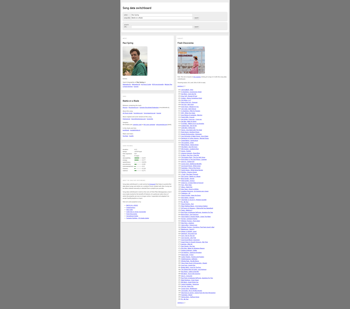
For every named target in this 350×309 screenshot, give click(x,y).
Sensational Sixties (132, 216)
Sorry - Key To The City (188, 235)
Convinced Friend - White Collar (191, 166)
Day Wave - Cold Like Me (188, 94)
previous (180, 86)
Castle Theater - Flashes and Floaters (192, 257)
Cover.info (150, 119)
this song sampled (149, 124)
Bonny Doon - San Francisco (189, 214)
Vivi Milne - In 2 (186, 100)
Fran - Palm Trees (186, 185)
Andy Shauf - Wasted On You (190, 107)
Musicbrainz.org (133, 107)
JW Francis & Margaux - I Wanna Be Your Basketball (197, 208)
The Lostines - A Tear (187, 142)
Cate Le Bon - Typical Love (189, 225)
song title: (127, 18)
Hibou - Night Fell (186, 187)
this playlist (197, 77)
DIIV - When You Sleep (188, 113)
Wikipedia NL (127, 84)
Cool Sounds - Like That (188, 238)
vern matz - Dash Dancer (188, 109)
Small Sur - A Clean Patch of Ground (192, 183)
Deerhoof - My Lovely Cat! (189, 233)
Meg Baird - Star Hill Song (189, 147)
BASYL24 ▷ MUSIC (132, 205)
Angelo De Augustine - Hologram (191, 134)
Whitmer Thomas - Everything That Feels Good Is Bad (197, 227)
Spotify (131, 136)
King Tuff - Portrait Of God (189, 96)
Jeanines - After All (186, 244)
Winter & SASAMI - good (188, 231)
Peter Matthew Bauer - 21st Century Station (194, 206)
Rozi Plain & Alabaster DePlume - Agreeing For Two (197, 212)
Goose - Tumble (186, 151)
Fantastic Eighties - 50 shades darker (137, 218)
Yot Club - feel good (187, 104)
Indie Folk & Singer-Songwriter (136, 212)
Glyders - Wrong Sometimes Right (191, 98)
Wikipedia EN (136, 84)
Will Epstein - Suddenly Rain (190, 149)
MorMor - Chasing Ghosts (189, 172)
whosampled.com (161, 124)
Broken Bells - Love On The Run (191, 267)
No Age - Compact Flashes (189, 219)
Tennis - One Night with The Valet (191, 130)
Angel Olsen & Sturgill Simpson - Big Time (194, 242)
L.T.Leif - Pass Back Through (189, 174)
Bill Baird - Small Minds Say (189, 282)
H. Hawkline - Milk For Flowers (190, 111)
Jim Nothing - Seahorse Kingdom (191, 252)
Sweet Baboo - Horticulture (189, 140)
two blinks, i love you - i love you (191, 119)
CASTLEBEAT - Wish (187, 90)
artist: (126, 15)
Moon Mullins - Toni (187, 204)
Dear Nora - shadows (187, 223)
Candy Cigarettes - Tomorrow (190, 284)
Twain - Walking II (186, 210)
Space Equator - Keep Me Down (191, 195)
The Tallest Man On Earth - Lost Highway (193, 269)
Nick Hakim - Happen (187, 197)
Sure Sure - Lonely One (188, 265)
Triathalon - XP (185, 193)
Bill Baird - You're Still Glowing (190, 274)
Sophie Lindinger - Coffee (189, 250)
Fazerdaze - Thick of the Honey (190, 168)
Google (136, 86)
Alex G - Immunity (186, 276)
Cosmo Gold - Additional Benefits (191, 164)
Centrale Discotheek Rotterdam (149, 107)
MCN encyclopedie (158, 84)
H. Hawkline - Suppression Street (191, 92)
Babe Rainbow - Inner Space (190, 280)
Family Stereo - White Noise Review (192, 170)
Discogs (125, 107)
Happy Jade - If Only (187, 255)
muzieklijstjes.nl (135, 130)
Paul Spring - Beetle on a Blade (190, 176)
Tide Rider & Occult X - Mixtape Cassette (193, 200)
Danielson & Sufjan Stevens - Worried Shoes (195, 138)
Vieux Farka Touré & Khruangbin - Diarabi (194, 263)
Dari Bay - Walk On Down (188, 121)
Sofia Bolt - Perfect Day (188, 128)
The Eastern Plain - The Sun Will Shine (193, 157)
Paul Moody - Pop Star (188, 246)
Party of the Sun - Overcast (189, 102)
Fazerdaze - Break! (186, 295)
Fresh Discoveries (131, 214)
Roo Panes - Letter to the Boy (190, 271)
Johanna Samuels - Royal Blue (190, 153)
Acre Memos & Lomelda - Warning (191, 115)
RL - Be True (184, 202)
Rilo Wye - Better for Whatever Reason (193, 248)
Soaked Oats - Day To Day (189, 126)
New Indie (129, 209)
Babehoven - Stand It (187, 229)
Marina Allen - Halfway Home (190, 297)
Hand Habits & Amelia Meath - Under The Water (196, 216)
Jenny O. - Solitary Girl (187, 161)
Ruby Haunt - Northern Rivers (190, 132)
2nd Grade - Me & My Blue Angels (191, 290)
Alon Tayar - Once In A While (190, 189)
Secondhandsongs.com (138, 119)
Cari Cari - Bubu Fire (187, 286)
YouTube (125, 136)
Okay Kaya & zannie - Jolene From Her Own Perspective (198, 293)
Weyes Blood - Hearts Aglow (190, 145)
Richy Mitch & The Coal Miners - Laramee (194, 159)
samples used (137, 124)
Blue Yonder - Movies (187, 178)
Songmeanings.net (149, 113)
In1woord (152, 184)
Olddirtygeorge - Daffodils (189, 259)
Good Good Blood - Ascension (190, 240)
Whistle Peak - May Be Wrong (190, 261)
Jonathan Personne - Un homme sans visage (194, 191)
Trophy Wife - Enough (187, 117)
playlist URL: (126, 26)
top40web (126, 130)
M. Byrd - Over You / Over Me (190, 155)
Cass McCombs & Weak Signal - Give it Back (194, 136)
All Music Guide (146, 84)
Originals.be (126, 119)
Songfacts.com (138, 113)
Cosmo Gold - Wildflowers (189, 288)
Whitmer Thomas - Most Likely (190, 221)
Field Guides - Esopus (188, 180)
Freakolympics (130, 207)
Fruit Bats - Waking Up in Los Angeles (192, 123)
